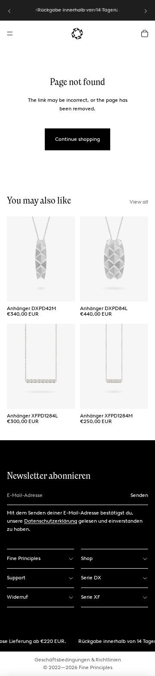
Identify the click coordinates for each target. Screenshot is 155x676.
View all (139, 202)
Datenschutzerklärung (50, 521)
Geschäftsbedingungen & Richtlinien (77, 660)
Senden (139, 495)
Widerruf (17, 597)
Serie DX (91, 578)
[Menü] (10, 33)
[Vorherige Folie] (9, 11)
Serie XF (90, 597)
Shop (87, 558)
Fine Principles (23, 558)
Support (16, 578)
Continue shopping (77, 139)
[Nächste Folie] (145, 11)
